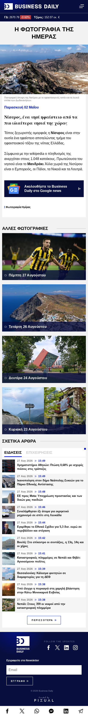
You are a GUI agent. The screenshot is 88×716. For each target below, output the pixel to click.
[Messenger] (51, 711)
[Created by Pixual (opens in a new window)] (44, 699)
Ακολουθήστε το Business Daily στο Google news (45, 189)
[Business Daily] (31, 6)
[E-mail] (80, 711)
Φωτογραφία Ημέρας (18, 207)
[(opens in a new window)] (7, 711)
